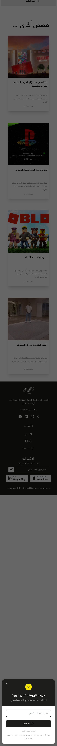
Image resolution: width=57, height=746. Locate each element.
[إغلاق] (6, 683)
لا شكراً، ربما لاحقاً (29, 731)
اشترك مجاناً (28, 724)
